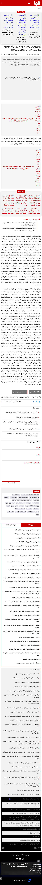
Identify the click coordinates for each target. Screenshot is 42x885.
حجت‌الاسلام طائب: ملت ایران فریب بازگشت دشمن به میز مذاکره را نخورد (21, 654)
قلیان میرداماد (36, 500)
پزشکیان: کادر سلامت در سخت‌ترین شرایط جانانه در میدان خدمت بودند (21, 606)
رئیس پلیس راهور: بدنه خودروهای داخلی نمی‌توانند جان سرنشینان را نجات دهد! (22, 435)
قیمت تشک (23, 494)
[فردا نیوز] (37, 3)
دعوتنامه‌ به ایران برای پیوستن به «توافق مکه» (27, 530)
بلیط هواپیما (29, 509)
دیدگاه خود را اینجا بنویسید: (32, 463)
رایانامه (38, 455)
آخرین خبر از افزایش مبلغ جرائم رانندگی (27, 417)
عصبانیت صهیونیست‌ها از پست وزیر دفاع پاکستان (25, 574)
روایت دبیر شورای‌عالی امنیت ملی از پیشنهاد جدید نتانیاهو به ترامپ (21, 578)
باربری (12, 506)
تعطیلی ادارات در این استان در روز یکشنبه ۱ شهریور (25, 566)
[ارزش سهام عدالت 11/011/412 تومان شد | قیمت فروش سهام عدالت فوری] (21, 201)
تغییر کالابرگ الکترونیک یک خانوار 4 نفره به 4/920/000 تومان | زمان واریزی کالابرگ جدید (17, 120)
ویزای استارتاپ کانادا (23, 497)
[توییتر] (36, 401)
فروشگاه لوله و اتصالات (20, 509)
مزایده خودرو (36, 509)
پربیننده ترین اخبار (11, 525)
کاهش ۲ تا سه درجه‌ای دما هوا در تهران (28, 637)
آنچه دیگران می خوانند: (30, 219)
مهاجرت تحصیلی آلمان (34, 497)
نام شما (38, 447)
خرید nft (29, 503)
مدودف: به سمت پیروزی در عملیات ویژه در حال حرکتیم (24, 611)
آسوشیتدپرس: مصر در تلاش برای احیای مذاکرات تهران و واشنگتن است (21, 620)
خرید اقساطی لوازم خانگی (33, 494)
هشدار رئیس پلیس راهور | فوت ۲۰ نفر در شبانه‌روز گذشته (22, 413)
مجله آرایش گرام (15, 500)
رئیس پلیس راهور (34, 392)
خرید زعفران (12, 503)
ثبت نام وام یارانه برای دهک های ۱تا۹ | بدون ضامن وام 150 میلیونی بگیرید (7, 32)
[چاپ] (2, 54)
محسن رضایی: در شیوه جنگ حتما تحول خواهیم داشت (24, 587)
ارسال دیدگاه (11, 483)
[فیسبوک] (34, 401)
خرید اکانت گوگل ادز (20, 503)
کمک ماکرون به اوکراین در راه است (30, 645)
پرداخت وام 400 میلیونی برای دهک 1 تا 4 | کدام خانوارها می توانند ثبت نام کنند (34, 35)
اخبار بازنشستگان (16, 494)
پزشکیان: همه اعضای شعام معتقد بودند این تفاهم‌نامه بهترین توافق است (21, 551)
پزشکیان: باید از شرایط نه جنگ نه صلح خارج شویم (25, 597)
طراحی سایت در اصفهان (21, 512)
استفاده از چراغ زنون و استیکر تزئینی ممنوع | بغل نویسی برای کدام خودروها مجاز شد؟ (20, 423)
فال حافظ (6, 497)
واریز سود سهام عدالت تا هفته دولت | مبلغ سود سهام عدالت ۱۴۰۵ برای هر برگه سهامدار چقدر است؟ (18, 168)
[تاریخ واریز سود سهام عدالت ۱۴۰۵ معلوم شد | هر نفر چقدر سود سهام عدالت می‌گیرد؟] (8, 201)
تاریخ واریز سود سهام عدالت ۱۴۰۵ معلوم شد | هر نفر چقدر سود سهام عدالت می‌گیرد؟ (8, 211)
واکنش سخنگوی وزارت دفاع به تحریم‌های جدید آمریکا (24, 641)
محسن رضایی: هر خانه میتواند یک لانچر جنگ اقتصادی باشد (23, 570)
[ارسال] (4, 54)
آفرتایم (8, 506)
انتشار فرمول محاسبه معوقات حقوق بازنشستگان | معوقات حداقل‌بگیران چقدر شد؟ (15, 865)
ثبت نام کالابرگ (35, 503)
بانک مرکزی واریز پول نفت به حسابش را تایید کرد (26, 615)
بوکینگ (26, 506)
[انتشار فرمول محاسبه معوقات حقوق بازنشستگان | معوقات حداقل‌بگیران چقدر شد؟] (35, 869)
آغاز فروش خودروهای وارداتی (31, 659)
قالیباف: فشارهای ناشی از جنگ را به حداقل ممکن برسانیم (24, 649)
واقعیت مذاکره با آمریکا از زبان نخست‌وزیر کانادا (26, 534)
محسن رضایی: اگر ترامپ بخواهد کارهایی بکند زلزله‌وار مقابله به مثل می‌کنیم (21, 582)
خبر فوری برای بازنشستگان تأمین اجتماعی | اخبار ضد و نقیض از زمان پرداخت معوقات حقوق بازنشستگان (21, 39)
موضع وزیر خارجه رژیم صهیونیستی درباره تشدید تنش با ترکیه (23, 562)
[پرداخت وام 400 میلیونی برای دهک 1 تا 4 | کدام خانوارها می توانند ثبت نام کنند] (34, 22)
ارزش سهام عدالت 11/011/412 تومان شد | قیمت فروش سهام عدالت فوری (21, 211)
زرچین (6, 503)
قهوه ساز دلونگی (10, 512)
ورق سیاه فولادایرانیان (34, 506)
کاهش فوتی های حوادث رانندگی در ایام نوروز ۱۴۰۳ (24, 429)
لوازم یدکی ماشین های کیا (33, 512)
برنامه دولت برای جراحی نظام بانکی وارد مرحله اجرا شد (24, 546)
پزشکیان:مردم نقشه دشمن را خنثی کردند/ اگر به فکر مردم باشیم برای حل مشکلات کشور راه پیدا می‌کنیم (21, 592)
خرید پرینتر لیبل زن (19, 506)
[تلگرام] (39, 401)
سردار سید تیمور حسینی (19, 392)
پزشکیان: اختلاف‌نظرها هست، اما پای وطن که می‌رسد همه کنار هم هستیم (21, 626)
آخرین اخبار (31, 525)
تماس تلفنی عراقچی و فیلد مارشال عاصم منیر (27, 542)
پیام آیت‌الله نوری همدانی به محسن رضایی (27, 663)
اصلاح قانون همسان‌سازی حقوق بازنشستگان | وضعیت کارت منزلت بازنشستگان (21, 557)
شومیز (37, 514)
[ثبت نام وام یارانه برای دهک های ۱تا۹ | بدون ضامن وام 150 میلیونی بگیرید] (8, 21)
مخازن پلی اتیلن (13, 497)
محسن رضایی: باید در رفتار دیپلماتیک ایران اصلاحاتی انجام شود (22, 601)
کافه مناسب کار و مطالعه (26, 500)
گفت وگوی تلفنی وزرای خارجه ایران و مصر (28, 538)
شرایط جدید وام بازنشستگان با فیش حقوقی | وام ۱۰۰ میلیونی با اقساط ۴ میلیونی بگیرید (34, 211)
